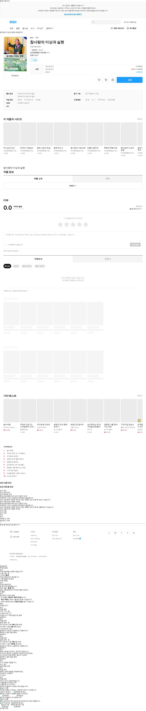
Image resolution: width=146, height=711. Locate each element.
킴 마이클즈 (58, 429)
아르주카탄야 (41, 427)
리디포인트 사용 (6, 629)
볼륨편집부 (24, 429)
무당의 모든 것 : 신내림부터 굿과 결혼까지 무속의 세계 (26, 425)
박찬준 (18, 427)
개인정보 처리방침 (21, 556)
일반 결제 (13, 632)
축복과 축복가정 (110, 148)
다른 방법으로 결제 (7, 579)
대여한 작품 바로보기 (21, 590)
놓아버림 (7, 424)
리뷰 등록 (135, 245)
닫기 (5, 664)
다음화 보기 (4, 684)
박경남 (140, 429)
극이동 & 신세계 (43, 424)
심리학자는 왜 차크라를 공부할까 (94, 425)
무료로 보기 (4, 615)
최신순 (7, 266)
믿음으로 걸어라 (77, 424)
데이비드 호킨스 (9, 427)
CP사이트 (34, 542)
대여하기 (3, 673)
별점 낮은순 (40, 266)
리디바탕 (34, 545)
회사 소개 (76, 535)
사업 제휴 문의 (57, 538)
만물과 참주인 (93, 148)
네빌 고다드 (74, 427)
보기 (1, 664)
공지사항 (16, 537)
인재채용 (76, 538)
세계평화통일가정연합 (38, 52)
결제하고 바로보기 (6, 630)
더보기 (140, 119)
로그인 (130, 22)
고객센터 (16, 532)
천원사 (32, 55)
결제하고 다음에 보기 (20, 630)
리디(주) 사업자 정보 (16, 554)
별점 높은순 (27, 266)
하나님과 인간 (9, 148)
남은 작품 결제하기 (6, 590)
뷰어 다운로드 (35, 538)
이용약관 (12, 556)
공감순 (16, 266)
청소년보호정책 (32, 556)
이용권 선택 (4, 613)
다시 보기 (12, 684)
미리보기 (15, 75)
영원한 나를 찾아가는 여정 (111, 425)
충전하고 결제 (5, 632)
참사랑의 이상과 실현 (127, 149)
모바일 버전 (4, 708)
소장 (130, 80)
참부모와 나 (58, 148)
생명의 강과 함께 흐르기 (60, 425)
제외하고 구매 (5, 519)
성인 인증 (3, 511)
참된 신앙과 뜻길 (44, 148)
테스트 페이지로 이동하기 (73, 14)
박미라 (89, 429)
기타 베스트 (8, 447)
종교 (31, 38)
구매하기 (10, 673)
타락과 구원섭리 (26, 148)
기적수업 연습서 (127, 424)
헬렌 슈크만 (125, 427)
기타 (36, 38)
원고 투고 (55, 535)
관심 (35, 60)
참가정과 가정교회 (77, 148)
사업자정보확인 (42, 556)
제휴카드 (34, 535)
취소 (1, 515)
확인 (1, 604)
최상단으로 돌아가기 (12, 525)
